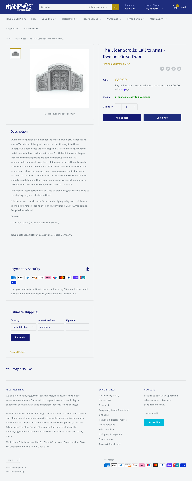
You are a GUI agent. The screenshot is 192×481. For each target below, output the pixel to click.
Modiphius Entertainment (116, 64)
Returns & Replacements (113, 419)
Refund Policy (17, 352)
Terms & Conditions (110, 444)
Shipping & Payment (110, 434)
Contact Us (105, 400)
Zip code (70, 320)
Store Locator (106, 439)
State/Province (46, 320)
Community (156, 18)
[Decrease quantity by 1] (118, 107)
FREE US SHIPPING (16, 18)
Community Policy (109, 395)
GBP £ (10, 460)
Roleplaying (68, 18)
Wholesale (28, 28)
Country (15, 320)
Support (10, 28)
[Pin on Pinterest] (168, 68)
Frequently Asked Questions (114, 410)
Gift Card (104, 414)
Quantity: (108, 106)
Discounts (104, 405)
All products (20, 38)
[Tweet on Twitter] (173, 68)
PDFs (33, 18)
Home (9, 38)
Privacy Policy (106, 429)
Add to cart (122, 117)
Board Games (90, 18)
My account (153, 8)
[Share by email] (179, 68)
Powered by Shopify (15, 471)
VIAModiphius (134, 18)
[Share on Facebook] (162, 68)
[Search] (115, 7)
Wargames (112, 18)
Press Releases (107, 424)
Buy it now (162, 117)
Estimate (20, 337)
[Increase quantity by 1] (134, 107)
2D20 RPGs (48, 18)
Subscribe (154, 422)
